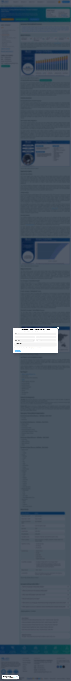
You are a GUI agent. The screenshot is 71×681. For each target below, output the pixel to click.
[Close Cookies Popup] (17, 677)
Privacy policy (31, 347)
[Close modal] (58, 328)
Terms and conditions (38, 347)
